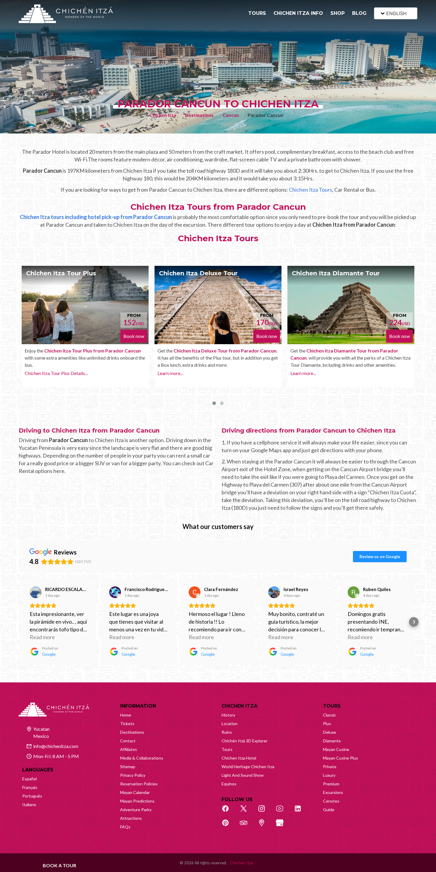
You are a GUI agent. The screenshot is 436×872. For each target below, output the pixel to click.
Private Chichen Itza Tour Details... (331, 387)
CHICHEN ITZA (239, 706)
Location (230, 723)
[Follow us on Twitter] (247, 812)
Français (29, 787)
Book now (140, 336)
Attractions (131, 818)
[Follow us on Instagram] (265, 812)
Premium (331, 783)
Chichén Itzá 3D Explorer (245, 740)
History (228, 714)
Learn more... (43, 373)
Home (125, 714)
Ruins (227, 732)
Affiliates (128, 749)
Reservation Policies (139, 783)
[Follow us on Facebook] (229, 812)
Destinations (199, 115)
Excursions (333, 792)
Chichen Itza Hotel (239, 757)
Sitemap (127, 766)
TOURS (257, 13)
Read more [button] (42, 637)
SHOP (337, 13)
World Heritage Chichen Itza (248, 766)
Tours (227, 749)
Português (32, 795)
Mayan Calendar (135, 792)
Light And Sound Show (243, 775)
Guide (328, 809)
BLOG (359, 13)
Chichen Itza (162, 115)
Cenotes (331, 800)
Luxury (329, 775)
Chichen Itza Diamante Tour (209, 273)
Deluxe (329, 732)
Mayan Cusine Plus (340, 757)
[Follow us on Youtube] (283, 812)
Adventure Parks (136, 809)
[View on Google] (36, 592)
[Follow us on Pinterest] (229, 826)
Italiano (29, 804)
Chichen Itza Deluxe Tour (71, 273)
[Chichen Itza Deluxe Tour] (91, 305)
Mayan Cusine (336, 749)
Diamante (332, 740)
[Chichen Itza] (66, 13)
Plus (327, 723)
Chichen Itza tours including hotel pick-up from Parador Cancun (96, 217)
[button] (22, 622)
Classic (329, 714)
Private (329, 766)
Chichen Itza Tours (310, 189)
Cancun (230, 115)
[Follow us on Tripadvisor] (247, 826)
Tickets (127, 723)
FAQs (125, 826)
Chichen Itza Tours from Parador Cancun (218, 207)
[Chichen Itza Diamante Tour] (224, 305)
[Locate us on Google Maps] (265, 826)
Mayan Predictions (137, 800)
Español (29, 778)
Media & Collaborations (141, 757)
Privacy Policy (132, 775)
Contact (128, 740)
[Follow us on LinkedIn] (301, 812)
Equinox (229, 783)
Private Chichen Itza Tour (337, 273)
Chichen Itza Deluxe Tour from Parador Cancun (98, 350)
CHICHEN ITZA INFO (298, 13)
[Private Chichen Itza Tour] (357, 305)
